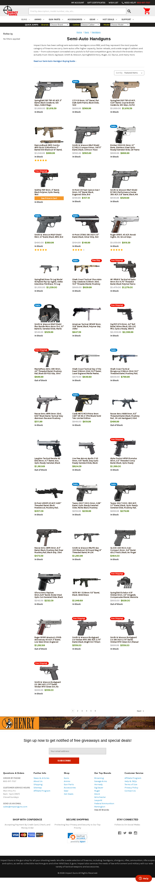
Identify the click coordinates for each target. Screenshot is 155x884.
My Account (77, 2)
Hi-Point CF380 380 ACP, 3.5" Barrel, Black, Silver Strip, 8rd (85, 236)
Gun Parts (54, 19)
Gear (92, 19)
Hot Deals (108, 19)
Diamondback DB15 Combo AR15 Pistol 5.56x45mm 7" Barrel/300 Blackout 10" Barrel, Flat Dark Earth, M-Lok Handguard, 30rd (48, 149)
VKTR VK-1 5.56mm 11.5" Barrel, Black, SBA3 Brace (86, 594)
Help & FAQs (131, 781)
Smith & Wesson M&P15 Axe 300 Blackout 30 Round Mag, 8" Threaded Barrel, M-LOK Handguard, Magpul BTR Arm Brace (86, 552)
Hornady (98, 784)
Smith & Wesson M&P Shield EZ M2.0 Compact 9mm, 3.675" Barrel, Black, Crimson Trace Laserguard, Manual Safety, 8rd (86, 148)
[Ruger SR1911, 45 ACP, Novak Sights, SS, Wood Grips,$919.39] (125, 224)
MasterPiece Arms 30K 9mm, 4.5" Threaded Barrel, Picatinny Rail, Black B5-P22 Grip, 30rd (48, 371)
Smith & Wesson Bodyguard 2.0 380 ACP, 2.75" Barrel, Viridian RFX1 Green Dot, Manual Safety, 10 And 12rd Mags (124, 640)
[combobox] (77, 11)
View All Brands (101, 810)
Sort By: (119, 73)
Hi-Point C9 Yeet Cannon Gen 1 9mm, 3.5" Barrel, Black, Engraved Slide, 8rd (86, 192)
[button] (77, 838)
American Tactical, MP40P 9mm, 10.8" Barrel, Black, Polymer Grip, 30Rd (86, 326)
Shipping (38, 784)
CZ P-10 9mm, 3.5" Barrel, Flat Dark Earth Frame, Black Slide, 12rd (85, 102)
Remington (99, 806)
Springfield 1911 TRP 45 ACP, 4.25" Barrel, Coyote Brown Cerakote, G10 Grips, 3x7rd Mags (122, 103)
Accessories (75, 19)
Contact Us (130, 791)
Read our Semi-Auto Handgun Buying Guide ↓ (55, 61)
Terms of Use (131, 784)
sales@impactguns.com (15, 806)
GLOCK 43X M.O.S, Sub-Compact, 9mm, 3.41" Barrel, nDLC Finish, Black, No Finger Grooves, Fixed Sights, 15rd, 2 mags (123, 552)
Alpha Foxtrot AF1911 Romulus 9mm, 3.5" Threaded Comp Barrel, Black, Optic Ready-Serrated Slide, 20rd (123, 461)
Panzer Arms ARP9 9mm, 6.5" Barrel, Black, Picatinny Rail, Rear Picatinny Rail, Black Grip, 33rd (49, 550)
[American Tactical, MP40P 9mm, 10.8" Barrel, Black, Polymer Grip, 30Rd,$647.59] (87, 314)
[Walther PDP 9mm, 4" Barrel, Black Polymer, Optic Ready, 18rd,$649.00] (49, 180)
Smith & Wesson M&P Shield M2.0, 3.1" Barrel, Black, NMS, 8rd (49, 236)
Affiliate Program (42, 791)
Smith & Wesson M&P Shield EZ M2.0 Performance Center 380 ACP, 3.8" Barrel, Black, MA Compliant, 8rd (124, 193)
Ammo (38, 19)
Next (139, 711)
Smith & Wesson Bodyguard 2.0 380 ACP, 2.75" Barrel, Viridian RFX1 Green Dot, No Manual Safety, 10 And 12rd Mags (48, 686)
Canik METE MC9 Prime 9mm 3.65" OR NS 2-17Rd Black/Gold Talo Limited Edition (86, 416)
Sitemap (38, 787)
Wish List (113, 2)
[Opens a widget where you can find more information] (143, 878)
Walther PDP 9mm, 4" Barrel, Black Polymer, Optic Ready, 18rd (47, 192)
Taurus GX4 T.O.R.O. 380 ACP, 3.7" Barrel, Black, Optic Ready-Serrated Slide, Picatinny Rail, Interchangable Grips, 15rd (124, 506)
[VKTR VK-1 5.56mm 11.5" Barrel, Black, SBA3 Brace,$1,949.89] (87, 582)
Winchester (100, 797)
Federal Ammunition (104, 803)
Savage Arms (100, 781)
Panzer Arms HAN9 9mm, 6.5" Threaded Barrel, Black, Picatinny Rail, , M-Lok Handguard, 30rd (124, 416)
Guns (24, 19)
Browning (99, 778)
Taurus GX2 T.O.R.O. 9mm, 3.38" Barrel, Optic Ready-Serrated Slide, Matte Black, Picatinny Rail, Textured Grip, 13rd (86, 506)
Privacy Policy (131, 787)
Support (126, 19)
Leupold (98, 800)
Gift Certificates (96, 2)
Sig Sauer (98, 787)
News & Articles (41, 778)
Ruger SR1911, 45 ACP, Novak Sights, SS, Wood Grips (123, 236)
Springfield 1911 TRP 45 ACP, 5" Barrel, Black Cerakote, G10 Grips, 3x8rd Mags (48, 102)
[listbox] (134, 73)
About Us (38, 781)
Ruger (97, 791)
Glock (97, 794)
